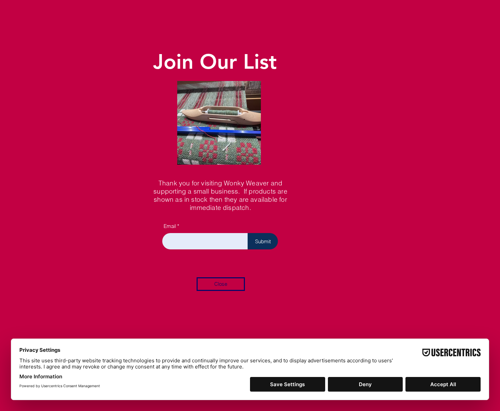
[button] (221, 284)
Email (170, 226)
